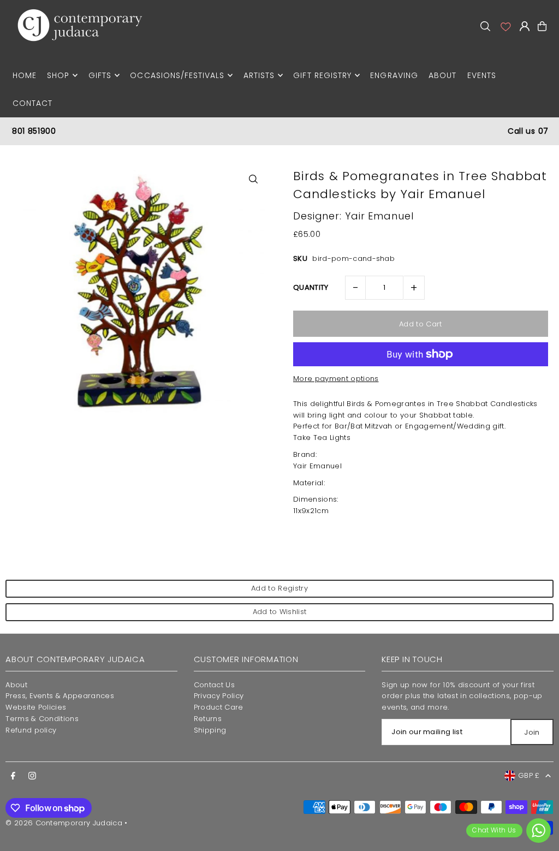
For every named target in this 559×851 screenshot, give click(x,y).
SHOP (58, 75)
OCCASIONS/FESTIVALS (177, 75)
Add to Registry (279, 588)
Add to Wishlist (280, 611)
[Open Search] (485, 26)
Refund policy (30, 730)
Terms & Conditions (42, 718)
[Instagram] (32, 776)
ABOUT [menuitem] (442, 75)
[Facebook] (13, 776)
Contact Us (214, 685)
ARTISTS (259, 75)
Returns (208, 718)
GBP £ (529, 775)
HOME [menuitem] (25, 75)
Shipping (210, 730)
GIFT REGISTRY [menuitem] (322, 75)
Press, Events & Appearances (59, 696)
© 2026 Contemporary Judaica (63, 823)
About (16, 685)
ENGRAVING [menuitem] (394, 75)
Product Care (218, 707)
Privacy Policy (219, 696)
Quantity (311, 287)
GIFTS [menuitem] (99, 75)
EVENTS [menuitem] (481, 75)
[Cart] (542, 26)
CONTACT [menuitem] (32, 103)
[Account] (505, 26)
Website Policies (35, 707)
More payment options (336, 378)
